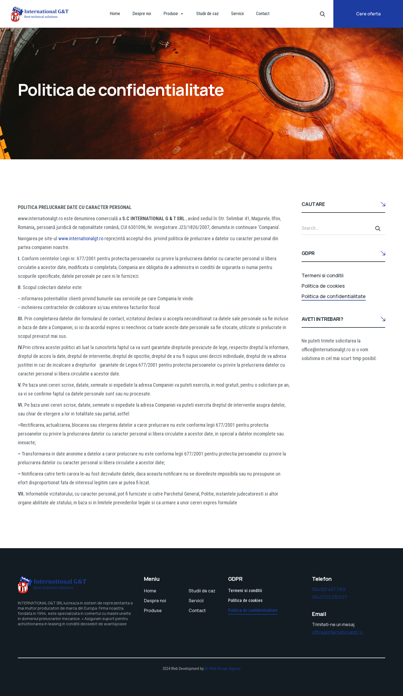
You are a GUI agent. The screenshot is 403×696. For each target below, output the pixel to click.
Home (115, 13)
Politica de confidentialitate (334, 296)
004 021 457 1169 (328, 589)
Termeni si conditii (323, 275)
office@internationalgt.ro (337, 632)
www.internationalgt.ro (80, 238)
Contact (262, 13)
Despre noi (141, 13)
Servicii (237, 13)
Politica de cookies (323, 285)
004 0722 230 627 (329, 597)
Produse (170, 13)
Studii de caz (207, 13)
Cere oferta (368, 14)
